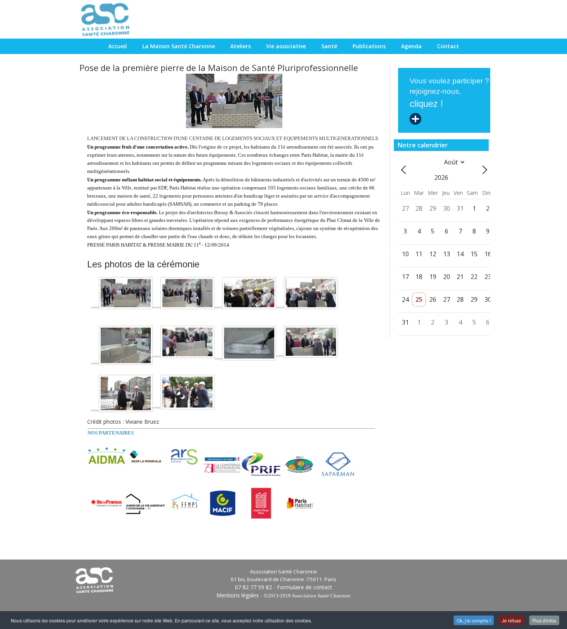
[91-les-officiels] (187, 391)
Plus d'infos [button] (544, 620)
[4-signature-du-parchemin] (311, 292)
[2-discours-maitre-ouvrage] (187, 292)
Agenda (411, 46)
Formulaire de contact (304, 587)
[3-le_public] (249, 292)
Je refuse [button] (511, 620)
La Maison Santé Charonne (178, 46)
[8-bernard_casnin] (311, 341)
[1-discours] (126, 292)
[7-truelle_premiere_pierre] (249, 342)
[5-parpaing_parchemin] (126, 344)
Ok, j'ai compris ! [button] (474, 620)
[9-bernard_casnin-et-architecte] (126, 392)
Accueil (117, 46)
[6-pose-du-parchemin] (187, 341)
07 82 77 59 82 (253, 587)
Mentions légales (237, 595)
